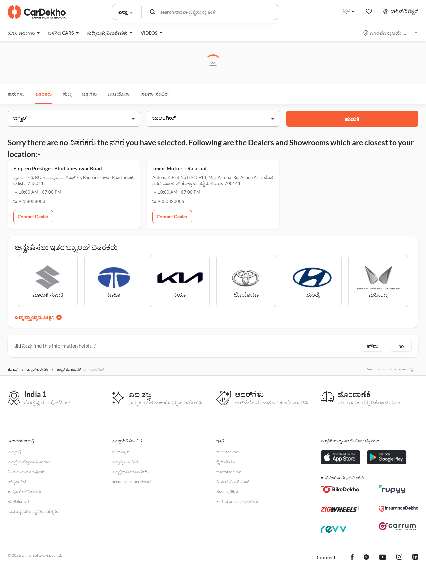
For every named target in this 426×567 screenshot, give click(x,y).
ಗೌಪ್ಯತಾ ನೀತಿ (17, 481)
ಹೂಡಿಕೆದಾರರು (19, 501)
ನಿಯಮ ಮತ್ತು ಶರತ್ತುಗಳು (26, 471)
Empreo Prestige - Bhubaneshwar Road (57, 168)
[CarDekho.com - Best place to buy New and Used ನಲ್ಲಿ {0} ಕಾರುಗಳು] (37, 12)
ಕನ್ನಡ (346, 10)
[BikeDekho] (340, 489)
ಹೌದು (372, 346)
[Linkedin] (415, 557)
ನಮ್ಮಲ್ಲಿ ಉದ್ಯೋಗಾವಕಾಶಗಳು (29, 461)
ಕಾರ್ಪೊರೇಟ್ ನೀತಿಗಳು (24, 491)
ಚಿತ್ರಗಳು (89, 94)
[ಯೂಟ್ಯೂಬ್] (382, 557)
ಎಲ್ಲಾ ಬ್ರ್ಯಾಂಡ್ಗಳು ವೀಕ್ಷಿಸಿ (34, 317)
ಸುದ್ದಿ (67, 94)
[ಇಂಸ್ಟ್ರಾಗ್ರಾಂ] (399, 557)
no (401, 346)
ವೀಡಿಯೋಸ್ (119, 94)
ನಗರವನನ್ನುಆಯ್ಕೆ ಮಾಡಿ (391, 33)
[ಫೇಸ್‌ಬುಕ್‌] (352, 557)
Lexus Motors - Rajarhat (179, 168)
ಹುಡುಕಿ (352, 119)
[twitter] (366, 557)
